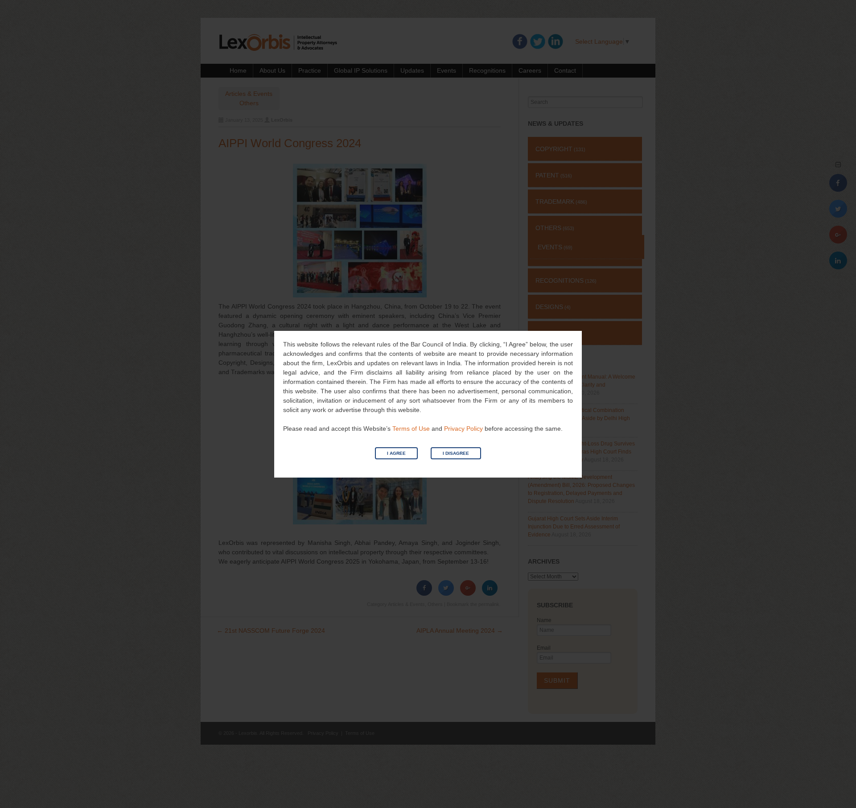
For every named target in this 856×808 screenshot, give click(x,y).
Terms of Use (411, 428)
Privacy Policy (463, 428)
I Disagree (456, 453)
